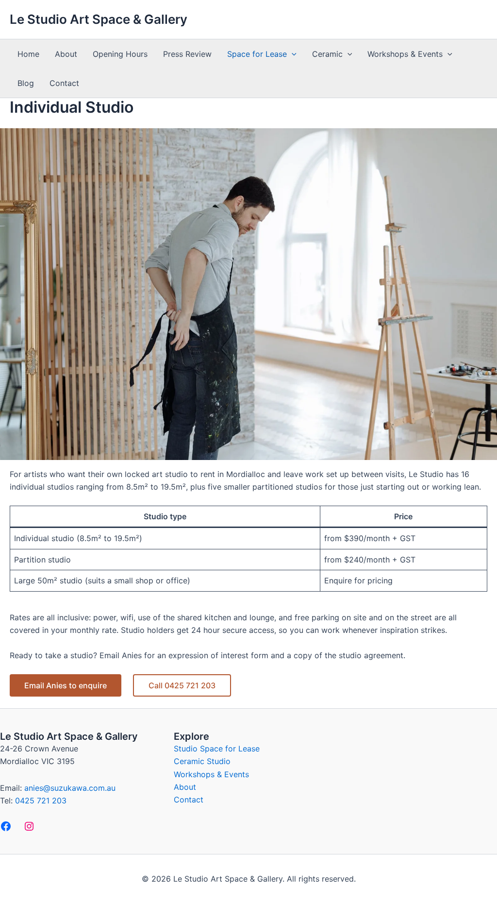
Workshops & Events (405, 54)
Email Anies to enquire (65, 685)
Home (28, 54)
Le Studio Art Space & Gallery (98, 19)
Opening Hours (120, 54)
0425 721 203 (40, 800)
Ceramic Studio (202, 761)
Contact (64, 83)
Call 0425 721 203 (182, 685)
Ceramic (327, 54)
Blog (25, 83)
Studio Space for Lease (217, 748)
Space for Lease (257, 54)
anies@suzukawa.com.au (70, 788)
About (66, 54)
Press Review (187, 54)
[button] (292, 53)
